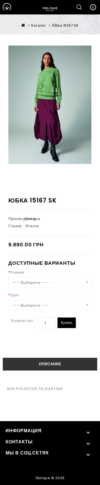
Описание (50, 364)
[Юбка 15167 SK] (50, 105)
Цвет (15, 295)
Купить (66, 322)
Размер (17, 272)
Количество (22, 320)
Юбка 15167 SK (65, 25)
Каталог (38, 25)
